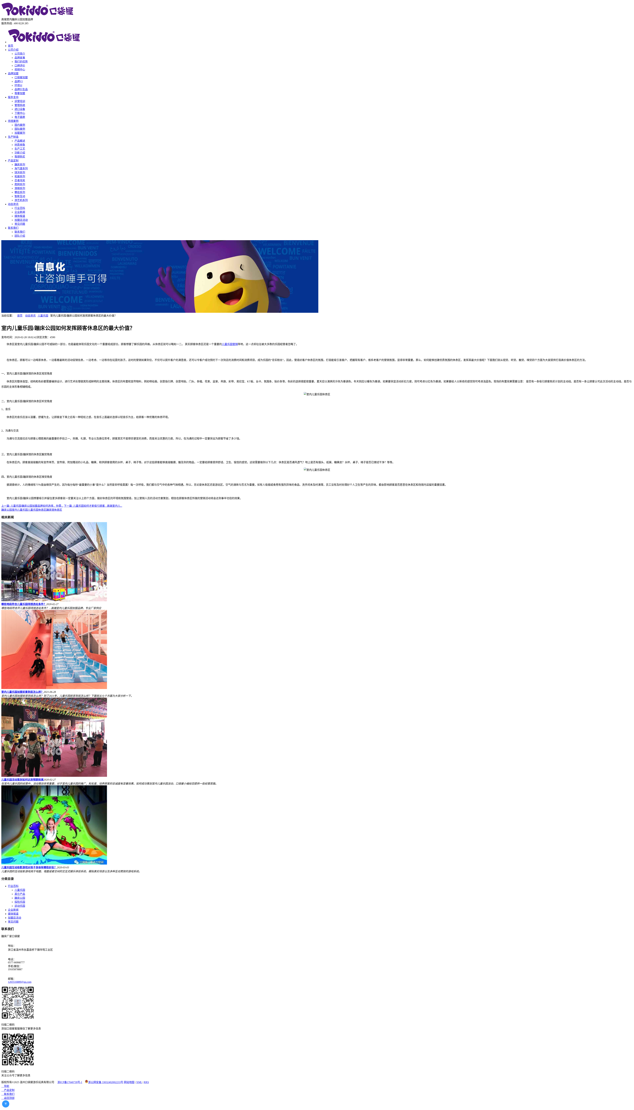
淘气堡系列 (21, 168)
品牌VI (19, 81)
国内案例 (20, 125)
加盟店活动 (21, 220)
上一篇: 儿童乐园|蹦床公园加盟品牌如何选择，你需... (32, 505)
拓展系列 (20, 176)
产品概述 (20, 140)
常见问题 (20, 224)
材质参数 (20, 144)
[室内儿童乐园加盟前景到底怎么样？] (54, 688)
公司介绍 (13, 49)
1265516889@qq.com (19, 982)
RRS (146, 1082)
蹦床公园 (6, 509)
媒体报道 (20, 216)
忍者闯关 (20, 180)
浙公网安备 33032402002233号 (105, 1082)
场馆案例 (13, 121)
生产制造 (13, 136)
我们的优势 (21, 61)
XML (139, 1082)
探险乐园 (20, 902)
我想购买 (20, 156)
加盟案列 (20, 132)
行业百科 (20, 208)
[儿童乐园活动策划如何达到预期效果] (54, 775)
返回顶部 (8, 1098)
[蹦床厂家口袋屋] (37, 15)
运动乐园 (20, 905)
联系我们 (13, 227)
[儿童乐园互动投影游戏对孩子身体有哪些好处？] (54, 863)
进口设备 (20, 109)
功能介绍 (20, 152)
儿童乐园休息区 (37, 509)
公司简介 (20, 53)
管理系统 (20, 105)
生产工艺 (20, 148)
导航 (5, 1086)
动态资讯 (13, 204)
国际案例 (20, 129)
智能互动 (20, 196)
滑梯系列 (20, 188)
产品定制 (13, 160)
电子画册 (20, 117)
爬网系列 (20, 184)
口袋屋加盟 (21, 77)
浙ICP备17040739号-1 (69, 1082)
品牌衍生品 (21, 89)
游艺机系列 (21, 200)
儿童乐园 (43, 315)
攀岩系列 (20, 192)
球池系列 (20, 172)
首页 (10, 45)
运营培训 (20, 101)
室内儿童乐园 (20, 509)
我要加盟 (20, 93)
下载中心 (20, 113)
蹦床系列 (20, 164)
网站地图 (129, 1082)
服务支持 (13, 97)
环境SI (18, 85)
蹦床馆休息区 (54, 509)
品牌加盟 (13, 73)
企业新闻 (20, 212)
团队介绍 (20, 235)
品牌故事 (20, 57)
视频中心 (20, 69)
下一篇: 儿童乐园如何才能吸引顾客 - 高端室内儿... (93, 505)
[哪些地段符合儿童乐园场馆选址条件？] (54, 600)
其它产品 (20, 894)
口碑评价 (20, 65)
